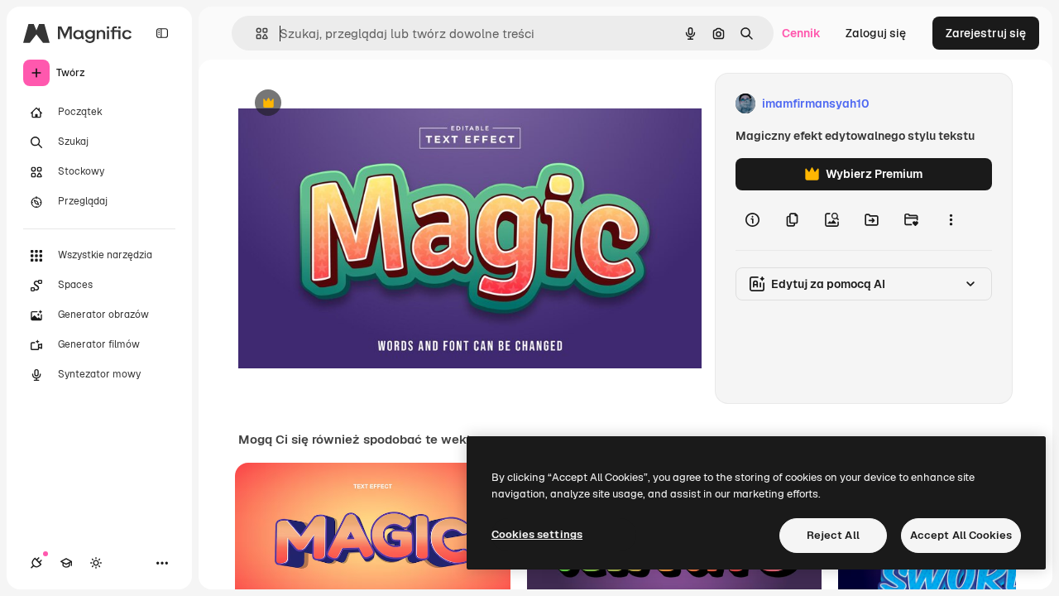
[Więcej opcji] (950, 220)
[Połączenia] (36, 563)
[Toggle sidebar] (162, 33)
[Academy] (66, 563)
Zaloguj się (876, 33)
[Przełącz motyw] (96, 563)
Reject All (833, 535)
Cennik (801, 33)
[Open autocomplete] (255, 33)
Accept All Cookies (961, 535)
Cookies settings (536, 534)
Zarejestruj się (986, 33)
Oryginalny (352, 104)
